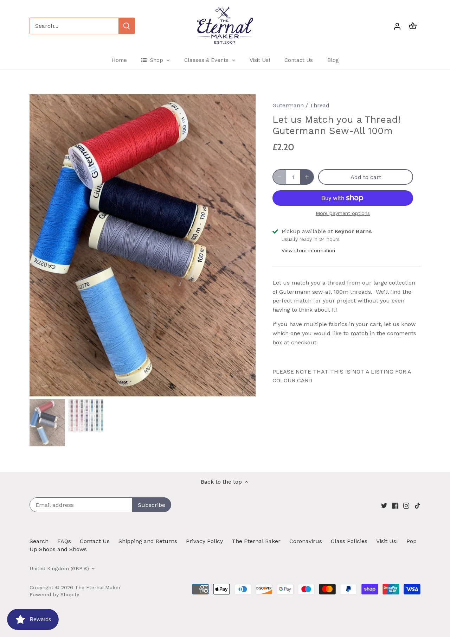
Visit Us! (387, 541)
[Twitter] (384, 505)
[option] (143, 245)
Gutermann (288, 105)
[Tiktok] (417, 505)
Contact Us (95, 541)
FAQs (64, 541)
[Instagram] (406, 505)
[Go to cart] (413, 26)
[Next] (245, 245)
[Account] (397, 26)
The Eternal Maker (98, 587)
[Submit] (126, 26)
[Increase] (307, 177)
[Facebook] (395, 505)
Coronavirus (305, 541)
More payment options (343, 213)
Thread (319, 105)
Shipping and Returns (147, 541)
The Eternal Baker (256, 541)
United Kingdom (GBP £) (59, 568)
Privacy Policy (204, 541)
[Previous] (40, 245)
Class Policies (349, 541)
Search (39, 541)
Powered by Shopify (54, 594)
